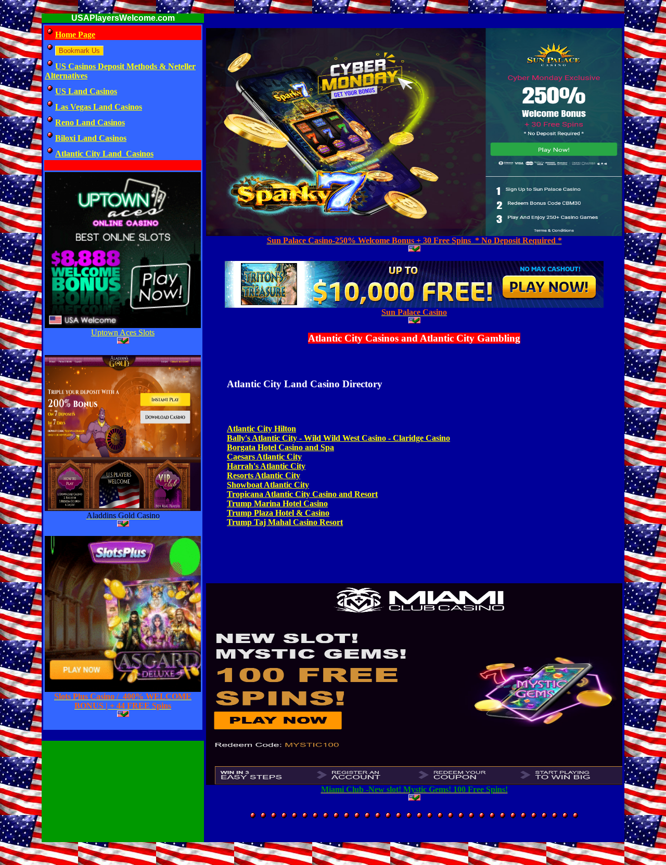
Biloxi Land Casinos (90, 138)
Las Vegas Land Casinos (98, 106)
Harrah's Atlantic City (266, 466)
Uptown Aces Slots (123, 332)
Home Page (75, 34)
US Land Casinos (86, 91)
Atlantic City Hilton (261, 428)
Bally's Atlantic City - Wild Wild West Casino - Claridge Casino (338, 438)
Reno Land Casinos (90, 122)
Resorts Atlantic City (263, 475)
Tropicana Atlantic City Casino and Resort (302, 494)
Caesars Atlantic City (264, 456)
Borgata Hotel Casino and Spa (280, 447)
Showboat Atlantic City (268, 484)
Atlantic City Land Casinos (104, 153)
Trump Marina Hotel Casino (277, 503)
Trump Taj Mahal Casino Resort (285, 522)
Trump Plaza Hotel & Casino (278, 512)
